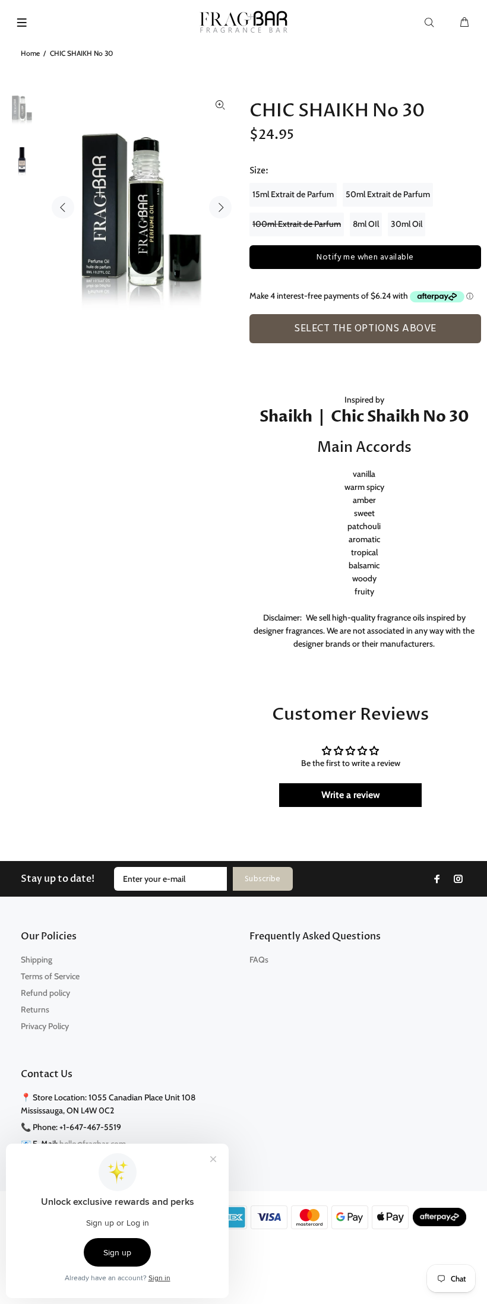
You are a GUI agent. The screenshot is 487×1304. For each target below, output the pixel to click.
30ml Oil (406, 224)
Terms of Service (50, 976)
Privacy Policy (45, 1026)
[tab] (255, 350)
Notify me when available (365, 257)
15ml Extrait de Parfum (293, 194)
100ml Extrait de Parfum (296, 224)
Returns (35, 1009)
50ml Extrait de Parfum (388, 194)
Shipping (36, 959)
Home (30, 53)
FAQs (258, 959)
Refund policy (45, 993)
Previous (63, 207)
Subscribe (263, 879)
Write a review (350, 794)
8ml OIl (366, 224)
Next (220, 207)
